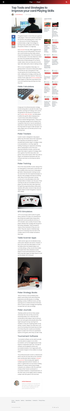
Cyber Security (55, 99)
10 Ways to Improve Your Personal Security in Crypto (54, 104)
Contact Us (35, 400)
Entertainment (56, 42)
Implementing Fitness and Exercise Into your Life (47, 29)
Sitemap (13, 402)
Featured (47, 25)
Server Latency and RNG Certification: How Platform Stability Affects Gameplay (47, 48)
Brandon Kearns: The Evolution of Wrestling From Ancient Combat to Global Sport (55, 48)
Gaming (47, 42)
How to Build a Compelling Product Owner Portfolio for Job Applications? (55, 62)
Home (13, 400)
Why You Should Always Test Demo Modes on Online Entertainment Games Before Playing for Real (47, 63)
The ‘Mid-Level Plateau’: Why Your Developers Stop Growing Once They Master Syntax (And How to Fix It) (55, 32)
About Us (18, 400)
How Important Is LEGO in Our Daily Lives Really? (55, 77)
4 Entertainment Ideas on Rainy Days (47, 77)
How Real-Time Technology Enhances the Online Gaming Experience (47, 104)
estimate (22, 49)
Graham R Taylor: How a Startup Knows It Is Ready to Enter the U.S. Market (47, 89)
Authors (22, 400)
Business (55, 25)
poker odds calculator (26, 114)
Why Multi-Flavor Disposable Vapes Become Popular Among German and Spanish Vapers (55, 90)
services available (35, 77)
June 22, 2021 (28, 14)
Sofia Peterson (19, 14)
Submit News (28, 400)
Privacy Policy (42, 400)
